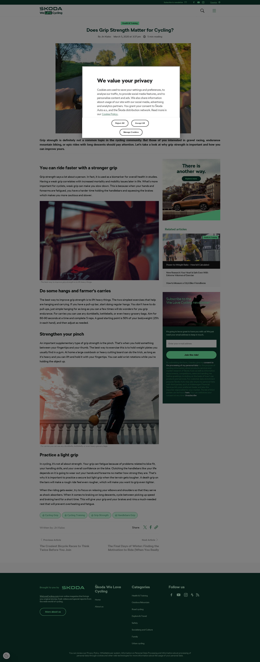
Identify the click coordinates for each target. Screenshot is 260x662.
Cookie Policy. (110, 114)
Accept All (140, 123)
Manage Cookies (131, 132)
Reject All (119, 123)
